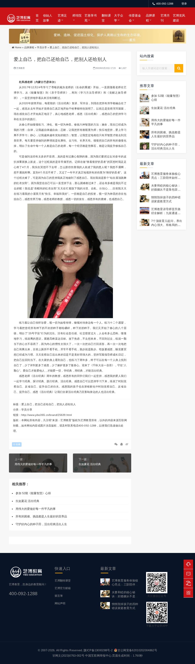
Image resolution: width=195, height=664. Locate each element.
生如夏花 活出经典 (90, 464)
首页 (37, 18)
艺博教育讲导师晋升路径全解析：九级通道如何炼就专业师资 (166, 213)
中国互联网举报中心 (98, 655)
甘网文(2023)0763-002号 (68, 655)
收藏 (17, 444)
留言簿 (59, 595)
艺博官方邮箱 (63, 588)
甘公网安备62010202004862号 (137, 650)
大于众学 (118, 18)
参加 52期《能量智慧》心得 (33, 493)
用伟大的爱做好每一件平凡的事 (33, 464)
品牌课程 (150, 18)
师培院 (77, 15)
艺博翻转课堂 (63, 580)
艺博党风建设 (179, 18)
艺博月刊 (165, 18)
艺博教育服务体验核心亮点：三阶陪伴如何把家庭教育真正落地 (166, 177)
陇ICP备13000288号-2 (98, 650)
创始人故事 (47, 18)
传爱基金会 (135, 18)
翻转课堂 (106, 18)
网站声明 (60, 603)
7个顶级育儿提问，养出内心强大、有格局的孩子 (166, 224)
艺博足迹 (62, 18)
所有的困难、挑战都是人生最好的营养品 (42, 516)
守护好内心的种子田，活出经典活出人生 (41, 524)
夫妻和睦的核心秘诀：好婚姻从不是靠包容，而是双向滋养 (166, 189)
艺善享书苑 (91, 18)
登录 (184, 3)
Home (18, 47)
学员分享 (42, 47)
